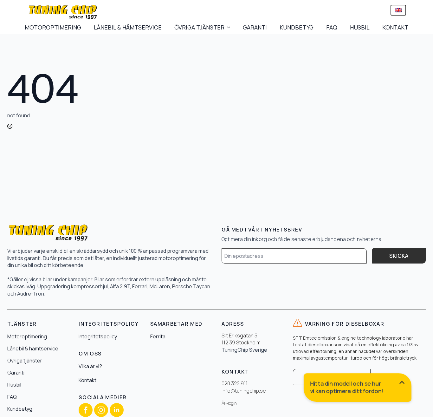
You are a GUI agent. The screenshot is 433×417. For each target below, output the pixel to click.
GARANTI (255, 27)
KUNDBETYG (296, 27)
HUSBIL (360, 27)
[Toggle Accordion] (357, 389)
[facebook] (86, 410)
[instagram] (101, 410)
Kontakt (87, 380)
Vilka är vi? (90, 366)
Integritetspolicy (98, 336)
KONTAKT (395, 27)
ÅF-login (229, 403)
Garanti (15, 372)
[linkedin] (117, 410)
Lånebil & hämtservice (32, 348)
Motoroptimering (27, 336)
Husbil (14, 384)
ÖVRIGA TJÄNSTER (199, 27)
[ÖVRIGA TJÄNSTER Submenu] (230, 27)
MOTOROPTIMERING (53, 27)
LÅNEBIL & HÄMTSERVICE (128, 27)
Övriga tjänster (24, 360)
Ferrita (157, 336)
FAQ (331, 27)
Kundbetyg (19, 408)
